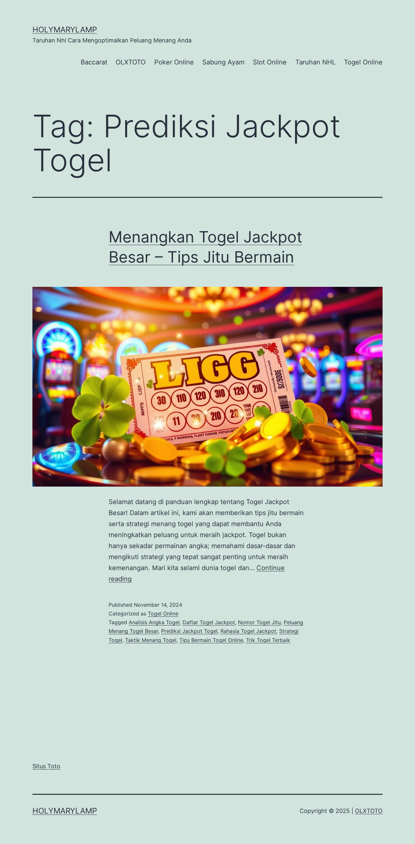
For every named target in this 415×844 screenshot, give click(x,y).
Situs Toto (46, 766)
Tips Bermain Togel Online (211, 640)
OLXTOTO (131, 62)
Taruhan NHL (315, 62)
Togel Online (363, 62)
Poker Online (174, 62)
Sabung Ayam (223, 62)
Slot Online (270, 62)
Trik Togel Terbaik (268, 640)
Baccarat (94, 62)
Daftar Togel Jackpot (209, 622)
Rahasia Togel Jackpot (248, 631)
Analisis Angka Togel (154, 622)
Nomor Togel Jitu (259, 622)
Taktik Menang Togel (150, 640)
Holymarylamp (64, 29)
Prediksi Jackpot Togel (189, 631)
